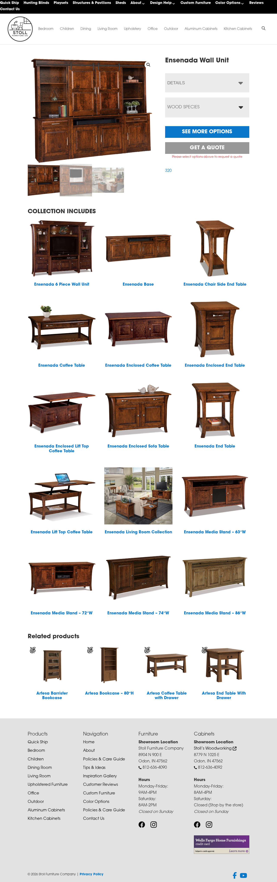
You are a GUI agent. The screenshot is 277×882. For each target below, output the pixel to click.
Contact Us (10, 9)
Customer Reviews (100, 785)
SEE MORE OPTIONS (207, 132)
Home (89, 742)
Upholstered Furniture (48, 785)
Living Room (108, 29)
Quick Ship (9, 3)
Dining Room (40, 768)
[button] (148, 65)
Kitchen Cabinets (238, 29)
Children (67, 29)
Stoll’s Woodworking (213, 749)
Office (153, 29)
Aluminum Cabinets (201, 29)
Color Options (227, 3)
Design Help (161, 3)
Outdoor (171, 29)
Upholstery (132, 29)
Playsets (61, 3)
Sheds (121, 3)
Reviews (256, 3)
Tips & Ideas (94, 768)
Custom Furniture (195, 3)
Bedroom (45, 29)
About (135, 3)
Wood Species (183, 107)
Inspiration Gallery (100, 776)
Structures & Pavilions (92, 3)
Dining (86, 29)
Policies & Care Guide (104, 760)
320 (168, 171)
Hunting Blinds (36, 3)
